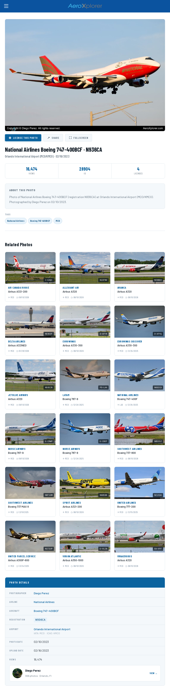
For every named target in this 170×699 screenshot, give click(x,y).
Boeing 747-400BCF (40, 220)
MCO (58, 220)
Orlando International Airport (52, 629)
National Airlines (15, 220)
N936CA (40, 619)
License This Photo (23, 137)
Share (53, 137)
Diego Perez (41, 593)
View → (154, 673)
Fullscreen (78, 137)
